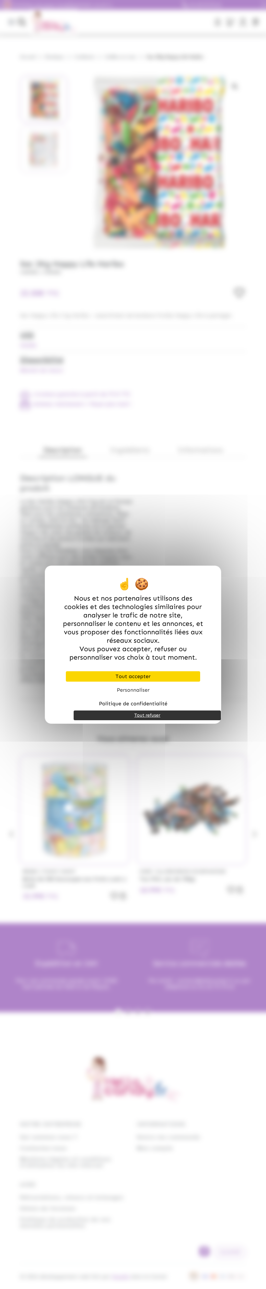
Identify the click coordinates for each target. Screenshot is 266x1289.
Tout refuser (147, 715)
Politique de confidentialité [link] (133, 703)
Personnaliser (133, 690)
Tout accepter (133, 676)
